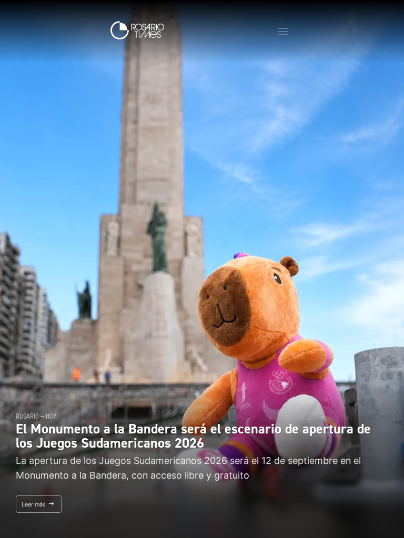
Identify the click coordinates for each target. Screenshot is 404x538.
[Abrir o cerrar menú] (283, 31)
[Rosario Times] (137, 30)
